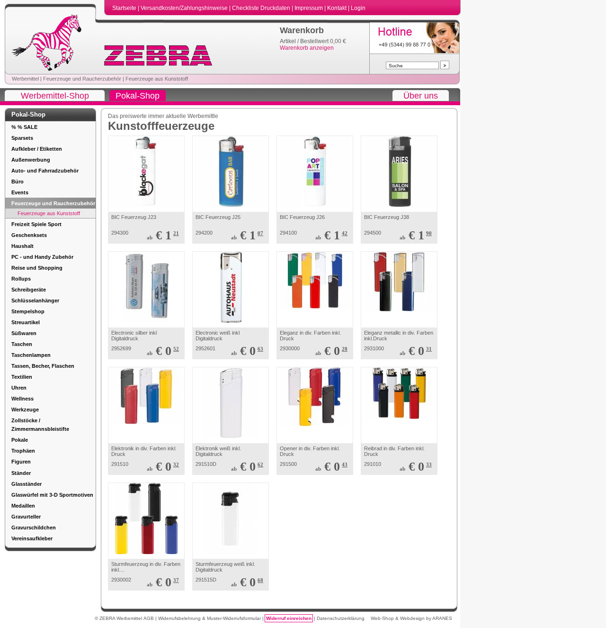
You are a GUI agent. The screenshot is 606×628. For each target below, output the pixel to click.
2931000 (374, 348)
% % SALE (24, 127)
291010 (372, 464)
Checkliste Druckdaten (262, 8)
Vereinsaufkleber (32, 538)
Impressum (309, 8)
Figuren (21, 461)
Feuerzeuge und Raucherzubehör (82, 79)
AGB (149, 618)
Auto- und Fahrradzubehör (45, 170)
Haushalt (22, 246)
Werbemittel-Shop (55, 95)
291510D (206, 464)
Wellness (22, 398)
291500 (288, 464)
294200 (204, 233)
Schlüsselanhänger (35, 300)
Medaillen (23, 506)
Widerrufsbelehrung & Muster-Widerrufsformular (210, 618)
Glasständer (26, 484)
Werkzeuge (25, 409)
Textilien (21, 377)
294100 (288, 233)
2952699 (121, 348)
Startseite (125, 8)
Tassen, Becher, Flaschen (42, 366)
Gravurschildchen (33, 527)
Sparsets (22, 138)
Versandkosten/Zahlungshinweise (185, 8)
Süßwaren (23, 333)
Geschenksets (29, 235)
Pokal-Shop (138, 95)
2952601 (205, 348)
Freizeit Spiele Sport (36, 224)
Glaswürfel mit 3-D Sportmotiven (52, 495)
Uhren (19, 388)
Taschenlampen (31, 355)
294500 (372, 233)
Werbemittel (25, 79)
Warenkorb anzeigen (307, 48)
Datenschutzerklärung (341, 618)
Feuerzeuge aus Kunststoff (156, 79)
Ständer (21, 473)
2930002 (121, 579)
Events (19, 192)
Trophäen (23, 451)
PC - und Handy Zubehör (42, 257)
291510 (119, 464)
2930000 (290, 348)
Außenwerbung (30, 160)
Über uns (420, 95)
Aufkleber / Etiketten (36, 149)
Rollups (21, 279)
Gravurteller (26, 516)
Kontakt (337, 8)
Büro (17, 181)
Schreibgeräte (28, 289)
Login (358, 8)
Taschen (21, 344)
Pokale (19, 440)
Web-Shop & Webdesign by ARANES (411, 618)
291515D (206, 579)
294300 (119, 233)
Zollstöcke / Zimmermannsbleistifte (40, 425)
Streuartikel (25, 322)
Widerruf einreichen (289, 618)
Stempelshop (28, 311)
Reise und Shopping (36, 268)
